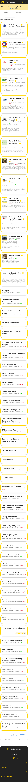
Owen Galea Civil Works (15, 61)
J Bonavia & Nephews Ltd (14, 199)
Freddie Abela (7, 477)
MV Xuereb (6, 618)
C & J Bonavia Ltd (9, 365)
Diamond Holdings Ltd (11, 410)
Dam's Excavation (9, 392)
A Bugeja (5, 291)
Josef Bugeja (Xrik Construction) (9, 536)
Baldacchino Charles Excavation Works (10, 301)
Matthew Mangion (9, 609)
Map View (18, 12)
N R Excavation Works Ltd (12, 640)
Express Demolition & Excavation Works (10, 440)
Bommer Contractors (10, 322)
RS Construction (15, 273)
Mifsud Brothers (15, 42)
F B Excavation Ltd (9, 450)
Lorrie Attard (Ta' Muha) (11, 573)
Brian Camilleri (15, 255)
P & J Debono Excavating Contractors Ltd (12, 659)
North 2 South (7, 649)
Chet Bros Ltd (7, 383)
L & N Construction (9, 564)
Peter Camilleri (8, 670)
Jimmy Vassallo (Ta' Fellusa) (17, 119)
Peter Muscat (7, 679)
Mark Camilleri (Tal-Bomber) (13, 591)
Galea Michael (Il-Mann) (11, 486)
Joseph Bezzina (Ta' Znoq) (12, 555)
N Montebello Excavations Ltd (13, 628)
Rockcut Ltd (6, 706)
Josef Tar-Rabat (8, 546)
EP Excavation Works (10, 430)
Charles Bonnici (8, 374)
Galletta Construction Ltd (12, 496)
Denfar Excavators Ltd (11, 401)
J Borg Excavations (9, 517)
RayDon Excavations (10, 697)
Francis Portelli (8, 468)
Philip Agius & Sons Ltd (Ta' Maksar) (16, 218)
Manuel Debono (8, 582)
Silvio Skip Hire (14, 236)
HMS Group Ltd (15, 25)
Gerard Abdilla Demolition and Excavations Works (12, 506)
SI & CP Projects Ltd (9, 715)
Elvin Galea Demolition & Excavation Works (11, 420)
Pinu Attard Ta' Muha (10, 688)
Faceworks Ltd (7, 459)
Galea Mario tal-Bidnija (15, 80)
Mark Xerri (6, 600)
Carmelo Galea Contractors (15, 142)
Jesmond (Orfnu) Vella (11, 526)
